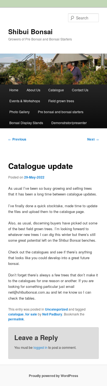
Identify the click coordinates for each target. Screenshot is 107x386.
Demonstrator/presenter (69, 122)
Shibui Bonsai (30, 31)
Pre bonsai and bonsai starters (60, 111)
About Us (33, 89)
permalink (16, 319)
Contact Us (80, 89)
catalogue (16, 314)
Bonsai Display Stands (26, 122)
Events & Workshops (24, 100)
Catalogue (56, 89)
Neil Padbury (52, 314)
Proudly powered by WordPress (53, 375)
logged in (40, 347)
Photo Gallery (19, 111)
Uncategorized (56, 309)
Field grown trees (61, 100)
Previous (17, 139)
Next (93, 139)
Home (13, 89)
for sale (31, 314)
